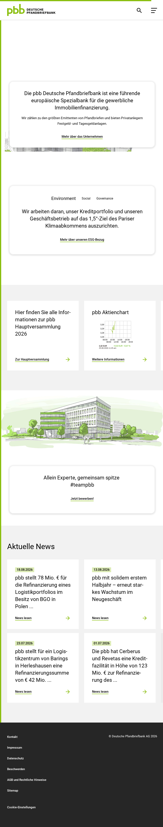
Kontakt (12, 737)
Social (86, 198)
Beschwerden (16, 769)
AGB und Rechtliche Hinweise (26, 780)
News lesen (23, 618)
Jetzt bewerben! (82, 499)
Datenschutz (15, 758)
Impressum (14, 747)
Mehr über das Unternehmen (82, 136)
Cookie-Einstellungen (21, 807)
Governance (104, 198)
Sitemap (12, 790)
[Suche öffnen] (139, 10)
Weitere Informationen (108, 359)
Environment (63, 198)
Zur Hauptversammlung (32, 359)
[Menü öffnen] (154, 10)
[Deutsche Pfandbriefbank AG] (31, 10)
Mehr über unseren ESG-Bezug (82, 240)
